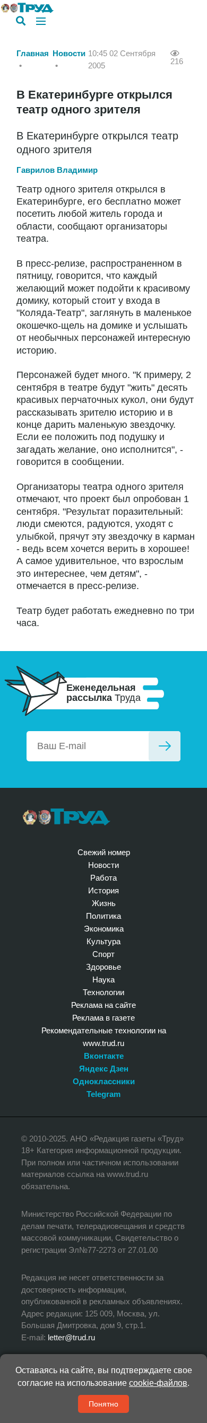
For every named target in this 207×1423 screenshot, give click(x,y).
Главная (32, 53)
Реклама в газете (103, 1017)
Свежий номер (103, 852)
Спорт (103, 954)
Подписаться (164, 746)
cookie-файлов (158, 1382)
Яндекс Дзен (103, 1068)
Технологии (103, 992)
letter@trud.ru (71, 1337)
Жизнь (104, 903)
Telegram (103, 1094)
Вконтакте (104, 1055)
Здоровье (103, 966)
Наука (103, 979)
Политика (103, 915)
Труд (66, 817)
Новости (69, 53)
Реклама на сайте (103, 1004)
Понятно (103, 1404)
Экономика (104, 928)
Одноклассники (104, 1081)
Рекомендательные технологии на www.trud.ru (103, 1037)
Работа (103, 877)
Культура (103, 941)
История (103, 890)
